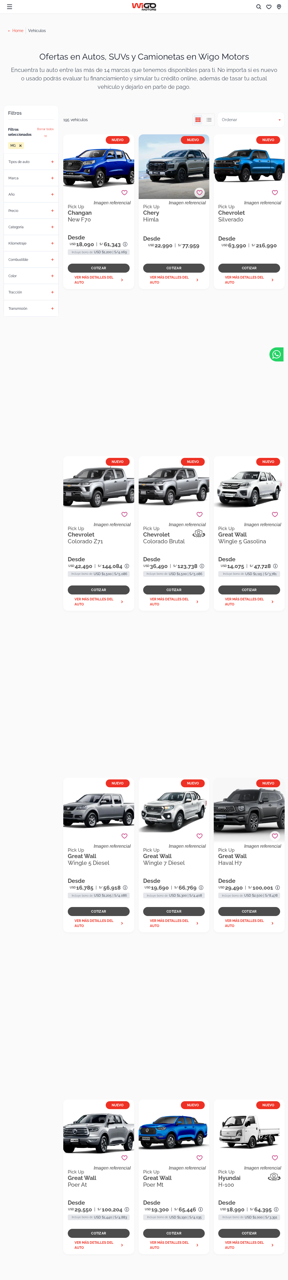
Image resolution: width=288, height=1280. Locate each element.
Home (17, 30)
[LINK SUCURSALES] (279, 6)
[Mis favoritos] (268, 6)
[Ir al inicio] (144, 6)
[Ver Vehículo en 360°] (199, 533)
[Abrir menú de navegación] (9, 7)
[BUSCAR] (258, 6)
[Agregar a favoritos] (124, 193)
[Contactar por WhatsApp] (276, 354)
